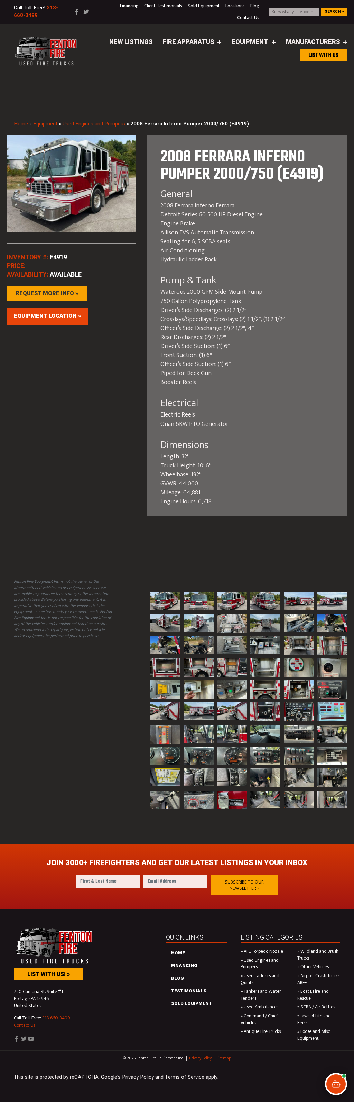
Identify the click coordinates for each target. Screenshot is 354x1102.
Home (21, 124)
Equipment (45, 124)
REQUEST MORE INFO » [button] (47, 293)
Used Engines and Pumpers (94, 124)
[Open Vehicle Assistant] (336, 1084)
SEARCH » (334, 12)
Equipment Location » (47, 316)
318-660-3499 (56, 1018)
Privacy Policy (200, 1058)
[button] (244, 885)
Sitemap (224, 1058)
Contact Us (24, 1025)
